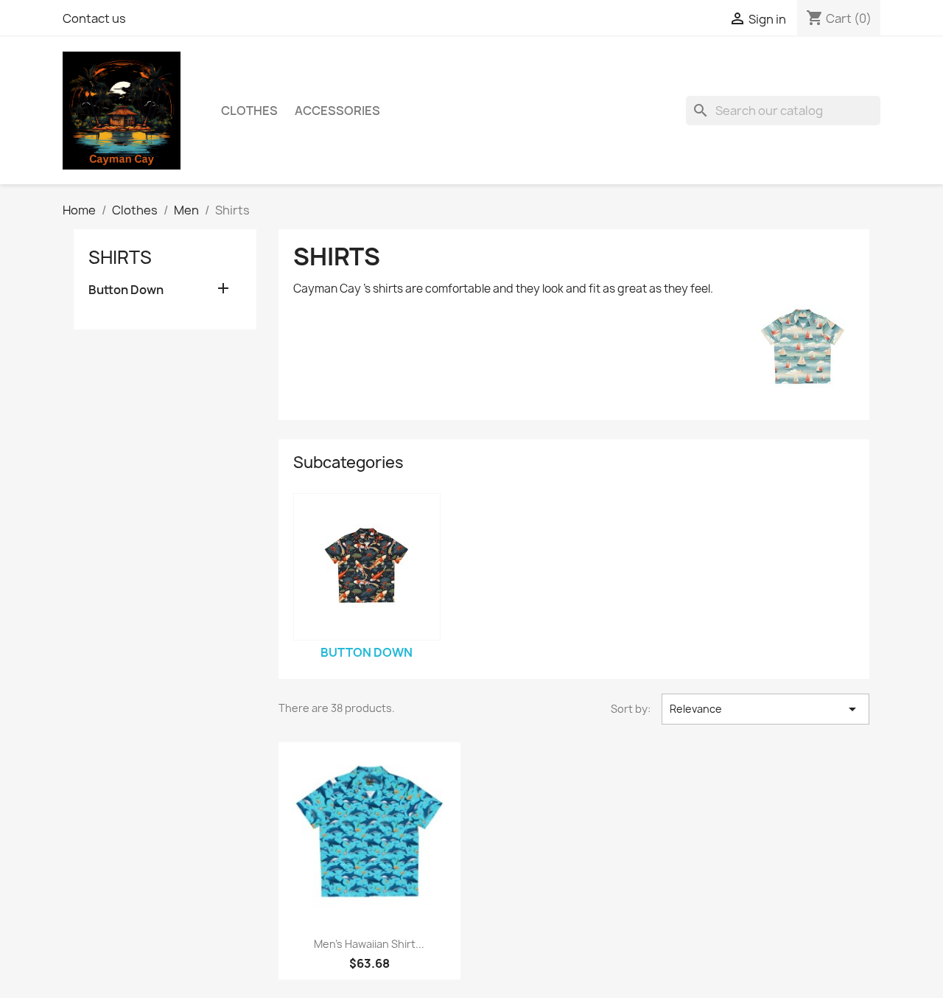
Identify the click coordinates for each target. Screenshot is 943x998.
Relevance (765, 709)
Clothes (249, 110)
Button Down (126, 290)
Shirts (120, 257)
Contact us (94, 18)
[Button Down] (367, 567)
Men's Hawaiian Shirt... (369, 944)
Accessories (337, 110)
